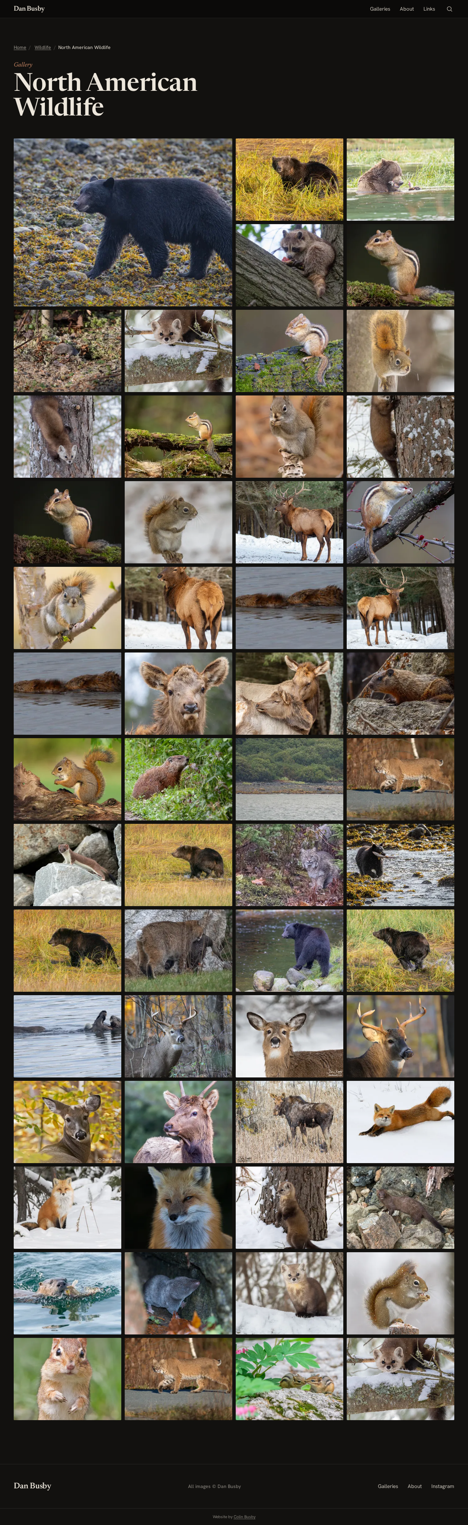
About (407, 8)
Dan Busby (29, 8)
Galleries (380, 8)
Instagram (442, 1486)
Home (20, 47)
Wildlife (43, 47)
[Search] (449, 9)
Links (429, 8)
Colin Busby (245, 1517)
